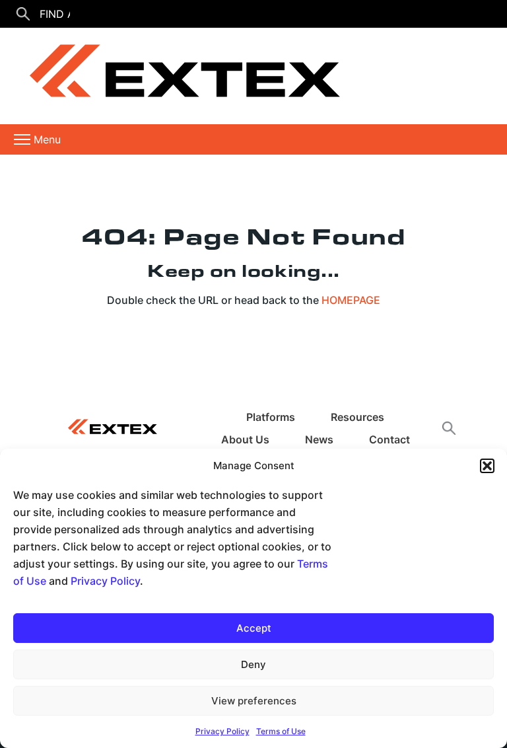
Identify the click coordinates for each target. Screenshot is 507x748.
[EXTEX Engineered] (175, 76)
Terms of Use (281, 731)
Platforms (270, 417)
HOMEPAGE (350, 300)
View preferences (253, 700)
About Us (245, 439)
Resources (357, 417)
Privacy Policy (105, 580)
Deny (253, 664)
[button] (487, 465)
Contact (389, 439)
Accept (253, 628)
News (319, 439)
